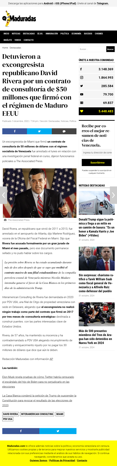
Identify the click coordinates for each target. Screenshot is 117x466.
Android (48, 3)
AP (51, 359)
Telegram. (103, 3)
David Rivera (10, 414)
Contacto (29, 40)
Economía (76, 33)
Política (64, 33)
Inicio (6, 33)
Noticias (16, 33)
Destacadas (29, 33)
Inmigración (52, 33)
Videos (18, 40)
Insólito (8, 40)
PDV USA (7, 419)
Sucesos (88, 33)
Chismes (99, 33)
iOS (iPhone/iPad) (65, 3)
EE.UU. (40, 33)
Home (5, 47)
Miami (59, 414)
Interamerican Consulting (37, 414)
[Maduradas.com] (19, 26)
